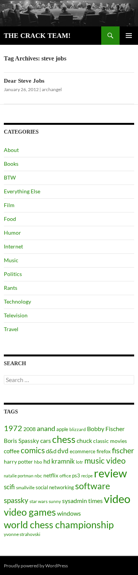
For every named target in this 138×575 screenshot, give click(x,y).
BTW (10, 177)
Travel (11, 329)
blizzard (77, 429)
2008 (29, 429)
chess (64, 439)
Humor (12, 232)
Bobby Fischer (106, 428)
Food (10, 219)
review (110, 473)
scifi (9, 487)
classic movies (110, 441)
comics (33, 450)
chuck (84, 440)
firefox (104, 451)
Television (16, 315)
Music (11, 260)
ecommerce (82, 451)
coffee (12, 451)
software (92, 486)
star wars (39, 501)
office (65, 476)
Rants (10, 287)
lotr (79, 462)
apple (62, 429)
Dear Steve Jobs (24, 81)
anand (46, 429)
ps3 (76, 475)
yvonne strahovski (22, 534)
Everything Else (22, 191)
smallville (25, 487)
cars (45, 440)
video (117, 498)
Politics (13, 274)
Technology (17, 301)
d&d (51, 451)
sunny (55, 501)
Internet (13, 246)
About (11, 150)
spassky (16, 500)
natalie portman (18, 475)
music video (105, 461)
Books (11, 163)
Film (9, 205)
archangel (52, 89)
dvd (63, 451)
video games (30, 512)
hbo (38, 462)
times (95, 500)
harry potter (18, 461)
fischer (123, 450)
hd (46, 461)
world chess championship (59, 524)
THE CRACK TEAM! (37, 35)
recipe (87, 475)
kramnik (63, 461)
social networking (55, 487)
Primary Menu (129, 35)
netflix (50, 475)
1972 (13, 428)
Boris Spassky (21, 440)
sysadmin (74, 500)
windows (69, 513)
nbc (38, 476)
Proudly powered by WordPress (36, 565)
